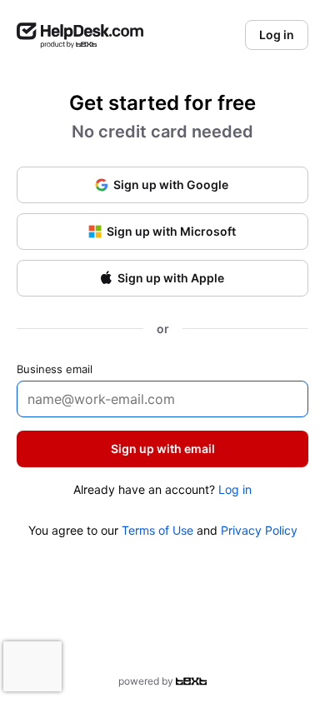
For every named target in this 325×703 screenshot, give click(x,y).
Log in (235, 489)
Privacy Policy (259, 530)
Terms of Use (157, 530)
